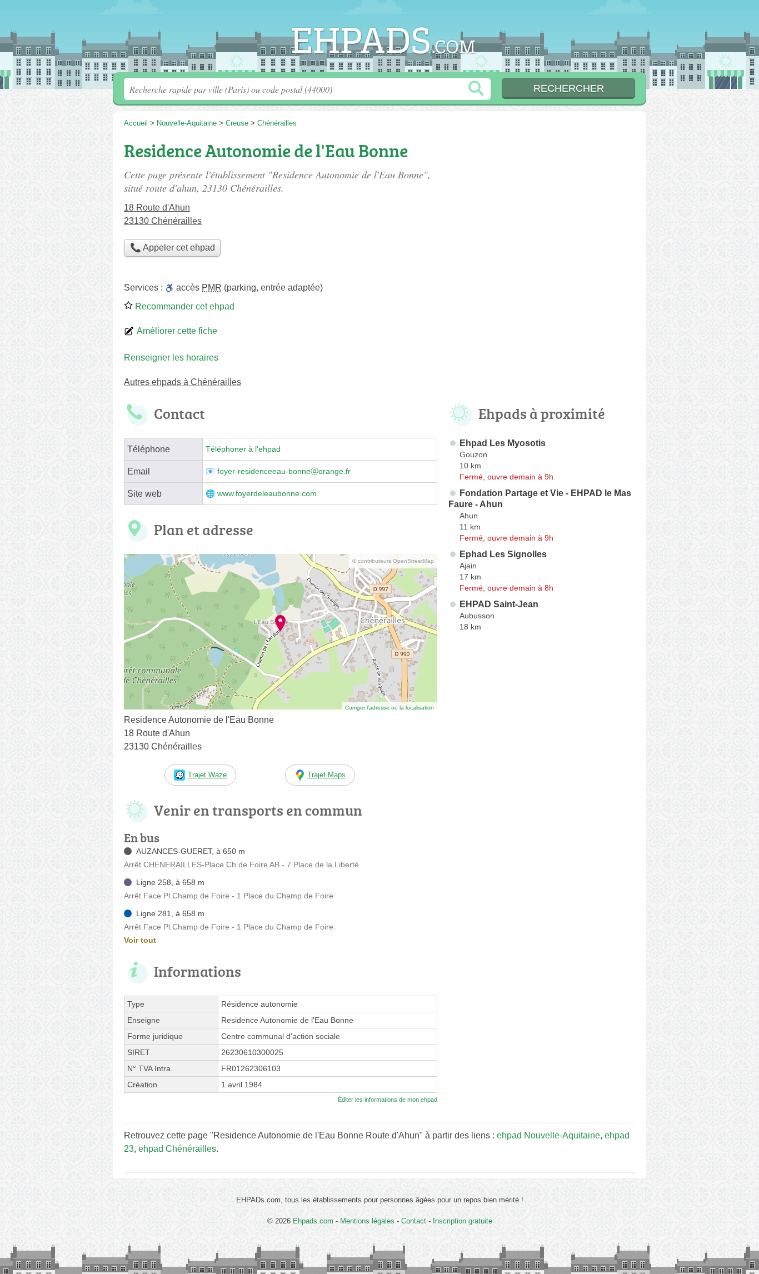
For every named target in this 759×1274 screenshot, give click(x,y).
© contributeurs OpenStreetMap (393, 561)
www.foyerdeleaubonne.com (267, 493)
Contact (413, 1221)
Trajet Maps (326, 775)
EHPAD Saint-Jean (499, 604)
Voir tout (140, 940)
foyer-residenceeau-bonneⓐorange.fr (284, 471)
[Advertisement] (541, 214)
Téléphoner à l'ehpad (243, 449)
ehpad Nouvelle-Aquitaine (548, 1135)
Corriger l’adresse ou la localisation (389, 708)
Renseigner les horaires (171, 357)
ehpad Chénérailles (177, 1148)
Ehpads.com (379, 39)
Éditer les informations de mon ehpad (387, 1099)
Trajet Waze (207, 775)
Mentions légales (367, 1221)
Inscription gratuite (462, 1221)
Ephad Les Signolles (503, 554)
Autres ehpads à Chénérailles (182, 382)
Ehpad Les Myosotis (503, 443)
